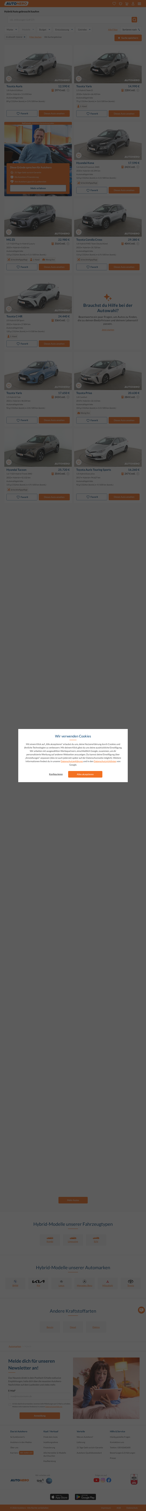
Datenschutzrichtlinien (105, 761)
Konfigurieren (56, 774)
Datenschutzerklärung (72, 761)
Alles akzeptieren (85, 774)
